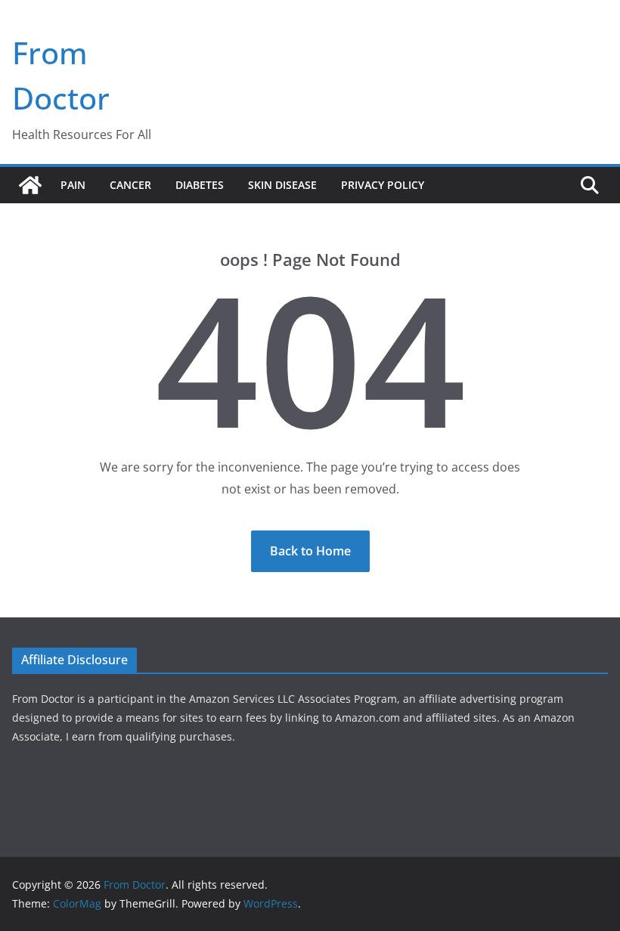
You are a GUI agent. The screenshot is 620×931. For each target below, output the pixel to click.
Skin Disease (282, 185)
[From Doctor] (30, 185)
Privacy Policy (382, 185)
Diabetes (199, 185)
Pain (72, 185)
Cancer (130, 185)
